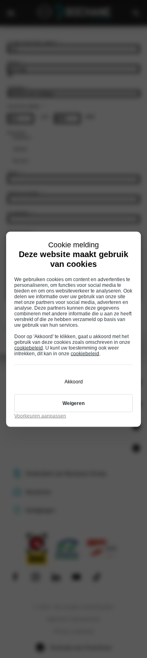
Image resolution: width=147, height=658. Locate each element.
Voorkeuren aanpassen (40, 415)
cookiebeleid (28, 347)
